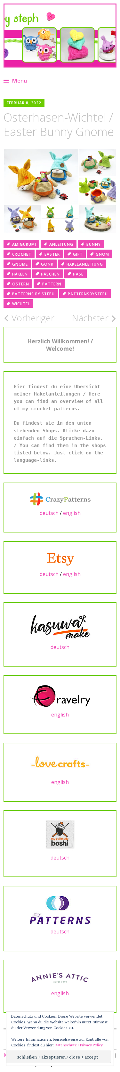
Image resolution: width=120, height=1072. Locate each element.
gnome (20, 264)
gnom (102, 254)
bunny (93, 244)
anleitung (61, 244)
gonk (47, 264)
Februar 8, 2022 (24, 103)
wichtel (21, 304)
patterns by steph (33, 294)
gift (78, 254)
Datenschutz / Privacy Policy (79, 1045)
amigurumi (24, 244)
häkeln (20, 274)
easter (52, 254)
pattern (51, 284)
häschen (50, 274)
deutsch (49, 512)
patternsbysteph (88, 294)
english (72, 512)
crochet (21, 254)
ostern (20, 284)
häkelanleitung (85, 264)
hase (78, 274)
